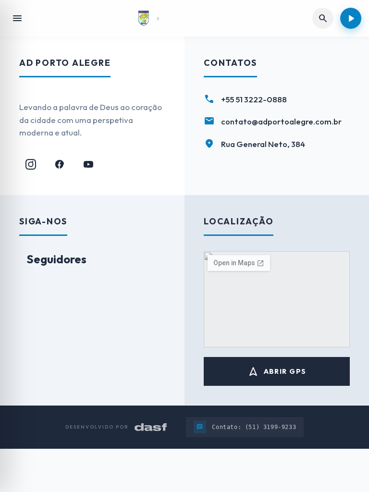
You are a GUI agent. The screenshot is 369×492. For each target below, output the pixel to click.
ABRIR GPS (277, 371)
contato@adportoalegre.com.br (281, 121)
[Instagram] (30, 164)
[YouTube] (88, 164)
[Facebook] (59, 164)
